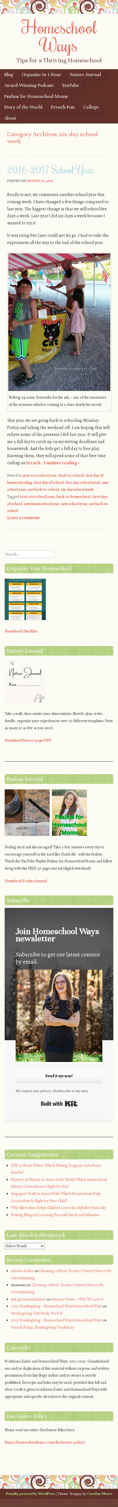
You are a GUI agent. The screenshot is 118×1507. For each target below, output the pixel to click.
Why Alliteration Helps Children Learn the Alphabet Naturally (58, 1207)
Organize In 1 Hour (41, 74)
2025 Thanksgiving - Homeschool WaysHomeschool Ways (56, 1306)
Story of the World (23, 107)
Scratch (33, 463)
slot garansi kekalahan (28, 1299)
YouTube (70, 85)
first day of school (49, 482)
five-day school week (83, 482)
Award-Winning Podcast (29, 85)
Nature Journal (85, 74)
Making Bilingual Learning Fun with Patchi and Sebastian (55, 1215)
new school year (74, 503)
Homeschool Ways (59, 35)
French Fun (63, 107)
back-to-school (71, 475)
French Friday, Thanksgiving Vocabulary (42, 1327)
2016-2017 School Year (50, 169)
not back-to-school (43, 489)
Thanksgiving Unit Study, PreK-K (37, 1313)
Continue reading (62, 463)
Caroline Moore (99, 1494)
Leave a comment (23, 518)
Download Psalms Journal (26, 881)
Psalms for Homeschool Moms (36, 96)
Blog (8, 74)
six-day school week (77, 489)
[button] (59, 1017)
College (91, 107)
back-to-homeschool (74, 496)
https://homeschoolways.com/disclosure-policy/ (45, 1442)
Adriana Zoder (22, 1270)
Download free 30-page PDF (28, 740)
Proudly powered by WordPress (30, 1494)
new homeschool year (41, 503)
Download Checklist (21, 631)
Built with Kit (59, 1104)
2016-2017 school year (39, 475)
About (10, 118)
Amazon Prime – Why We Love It (77, 1299)
